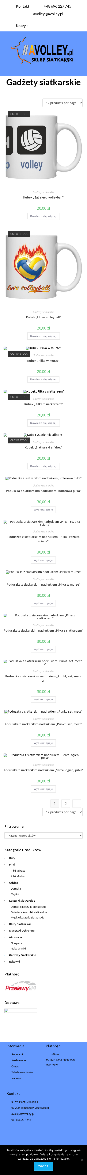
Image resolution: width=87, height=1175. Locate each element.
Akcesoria (15, 937)
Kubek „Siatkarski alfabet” (43, 447)
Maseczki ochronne (21, 930)
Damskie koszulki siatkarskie (28, 907)
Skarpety (16, 943)
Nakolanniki (18, 948)
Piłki (12, 864)
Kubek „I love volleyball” (43, 317)
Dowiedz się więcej (43, 216)
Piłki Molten (18, 876)
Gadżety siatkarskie (43, 192)
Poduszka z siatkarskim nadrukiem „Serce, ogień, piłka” (43, 770)
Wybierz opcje (43, 509)
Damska (16, 888)
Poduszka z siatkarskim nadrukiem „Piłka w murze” (43, 584)
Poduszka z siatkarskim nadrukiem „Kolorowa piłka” (43, 491)
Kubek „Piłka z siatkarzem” (43, 404)
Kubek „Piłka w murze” (43, 361)
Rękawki (14, 961)
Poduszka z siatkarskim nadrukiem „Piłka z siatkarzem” (43, 630)
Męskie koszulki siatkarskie (27, 917)
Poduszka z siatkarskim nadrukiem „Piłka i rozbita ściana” (43, 539)
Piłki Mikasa (18, 870)
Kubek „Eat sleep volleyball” (43, 197)
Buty (12, 858)
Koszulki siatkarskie (22, 900)
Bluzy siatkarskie (20, 924)
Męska (15, 894)
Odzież (13, 883)
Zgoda (43, 1166)
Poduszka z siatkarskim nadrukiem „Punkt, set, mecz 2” (43, 678)
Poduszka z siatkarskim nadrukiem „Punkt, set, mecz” (43, 724)
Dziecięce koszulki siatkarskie (29, 912)
